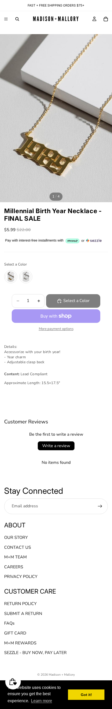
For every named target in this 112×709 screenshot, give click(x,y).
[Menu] (6, 19)
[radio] (10, 276)
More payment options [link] (56, 328)
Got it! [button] (86, 695)
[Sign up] (100, 506)
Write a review (56, 446)
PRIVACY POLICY (21, 577)
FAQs (9, 623)
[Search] (17, 19)
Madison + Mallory (62, 675)
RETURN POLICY (20, 604)
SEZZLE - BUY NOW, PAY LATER (35, 653)
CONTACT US (17, 547)
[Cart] (105, 19)
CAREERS (13, 567)
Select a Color (15, 264)
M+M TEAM (15, 557)
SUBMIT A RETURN (23, 613)
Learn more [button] (41, 701)
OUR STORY (16, 537)
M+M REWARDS (20, 643)
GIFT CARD (15, 633)
